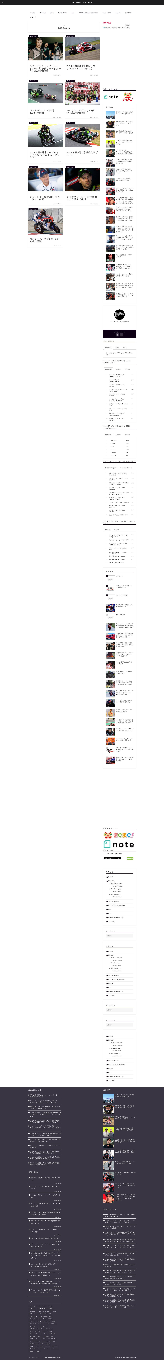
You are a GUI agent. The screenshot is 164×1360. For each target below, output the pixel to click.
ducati (51, 1306)
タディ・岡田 (53, 1333)
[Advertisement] (119, 44)
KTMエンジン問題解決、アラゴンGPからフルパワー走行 (45, 1231)
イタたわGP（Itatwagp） (115, 853)
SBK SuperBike (113, 901)
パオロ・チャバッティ (34, 1338)
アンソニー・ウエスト (47, 1318)
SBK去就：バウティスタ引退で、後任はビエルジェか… (45, 1188)
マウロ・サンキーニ (34, 1346)
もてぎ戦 (54, 1311)
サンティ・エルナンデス (35, 1331)
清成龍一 (32, 1351)
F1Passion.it (32, 1308)
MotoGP (43, 13)
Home (32, 13)
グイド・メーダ (49, 1328)
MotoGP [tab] (108, 348)
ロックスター (55, 1348)
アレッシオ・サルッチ (34, 1318)
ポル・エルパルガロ (46, 1343)
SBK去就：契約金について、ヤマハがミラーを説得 (45, 1196)
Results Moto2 (117, 891)
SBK (52, 13)
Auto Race (107, 13)
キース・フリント (44, 1326)
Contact (128, 13)
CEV (110, 913)
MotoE (110, 909)
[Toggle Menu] (2, 2)
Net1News (51, 1308)
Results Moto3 (117, 897)
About (118, 13)
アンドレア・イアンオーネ (35, 1321)
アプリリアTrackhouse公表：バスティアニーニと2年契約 (45, 1205)
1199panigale (33, 1306)
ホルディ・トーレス (34, 1343)
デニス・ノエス (49, 1336)
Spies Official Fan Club (44, 1311)
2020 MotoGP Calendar (88, 13)
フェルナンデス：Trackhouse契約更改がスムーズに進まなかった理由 (45, 1213)
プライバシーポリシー (35, 1357)
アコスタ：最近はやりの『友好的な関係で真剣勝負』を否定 (45, 1222)
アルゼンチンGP (33, 1316)
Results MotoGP (118, 886)
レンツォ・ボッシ (45, 1348)
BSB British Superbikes (116, 905)
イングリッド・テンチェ (50, 1321)
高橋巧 (38, 1351)
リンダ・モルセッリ (34, 1348)
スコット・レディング (34, 1333)
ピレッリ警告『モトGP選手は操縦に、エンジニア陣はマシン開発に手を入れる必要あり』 (45, 1283)
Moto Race (62, 13)
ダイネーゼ (40, 1336)
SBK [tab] (117, 348)
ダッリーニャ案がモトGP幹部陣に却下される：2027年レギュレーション (44, 1265)
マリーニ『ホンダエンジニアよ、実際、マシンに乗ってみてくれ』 (45, 1246)
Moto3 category (116, 894)
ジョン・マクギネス (48, 1331)
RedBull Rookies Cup (115, 917)
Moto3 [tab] (127, 369)
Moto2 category (116, 889)
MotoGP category (117, 883)
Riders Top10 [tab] (110, 468)
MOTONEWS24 (42, 1308)
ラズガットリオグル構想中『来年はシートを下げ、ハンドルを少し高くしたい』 (45, 1274)
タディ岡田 (32, 1336)
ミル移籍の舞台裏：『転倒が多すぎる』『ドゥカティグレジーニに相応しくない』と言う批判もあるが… (45, 1255)
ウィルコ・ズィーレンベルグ (36, 1323)
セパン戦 (45, 1333)
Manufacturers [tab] (126, 468)
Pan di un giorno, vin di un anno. (53, 1357)
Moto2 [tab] (118, 369)
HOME (110, 877)
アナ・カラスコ (48, 1313)
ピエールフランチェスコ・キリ (49, 1338)
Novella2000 (32, 1311)
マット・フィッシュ (46, 1346)
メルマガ (33, 17)
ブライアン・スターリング (49, 1341)
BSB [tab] (125, 348)
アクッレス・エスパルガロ (35, 1313)
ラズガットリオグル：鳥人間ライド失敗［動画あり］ (45, 1179)
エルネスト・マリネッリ (51, 1323)
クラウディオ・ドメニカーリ (36, 1328)
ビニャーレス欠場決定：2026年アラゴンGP (44, 1145)
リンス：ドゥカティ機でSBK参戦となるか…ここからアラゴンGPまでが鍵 (45, 1291)
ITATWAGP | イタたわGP (82, 2)
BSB (73, 13)
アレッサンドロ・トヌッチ (46, 1316)
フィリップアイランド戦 (35, 1341)
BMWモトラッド (42, 1306)
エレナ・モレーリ (33, 1326)
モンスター (56, 1346)
